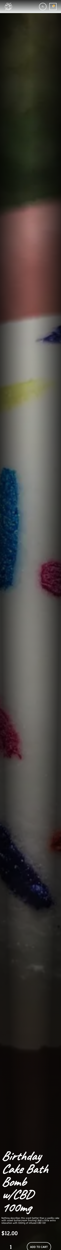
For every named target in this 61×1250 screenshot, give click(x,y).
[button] (43, 6)
